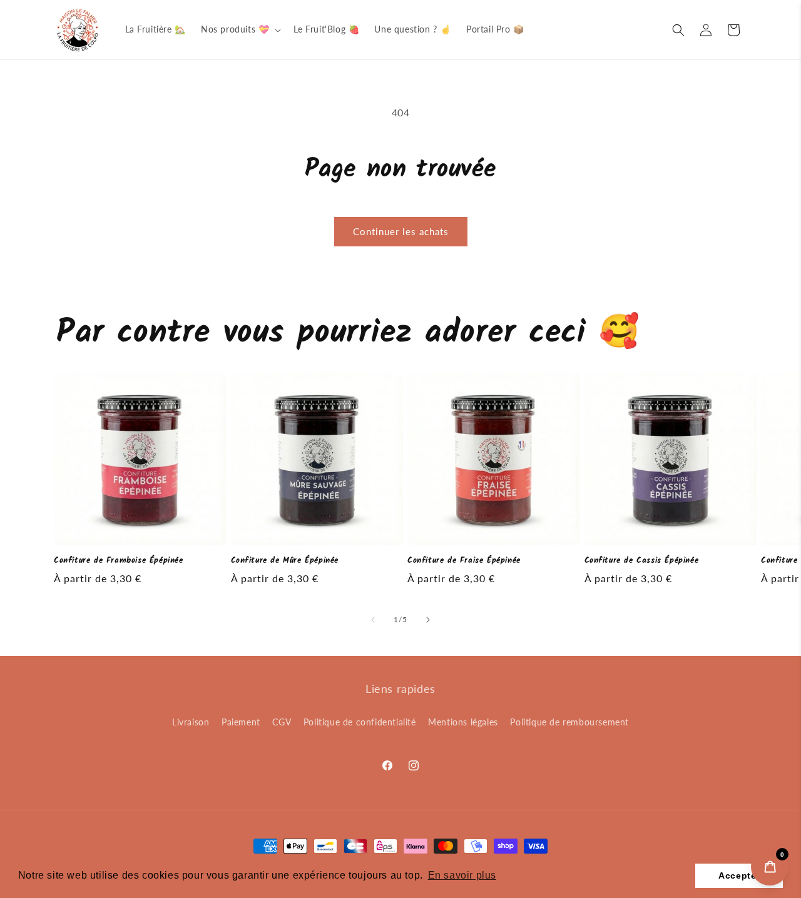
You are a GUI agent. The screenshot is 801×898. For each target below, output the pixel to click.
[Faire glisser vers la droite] (428, 619)
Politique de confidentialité (360, 722)
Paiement (241, 722)
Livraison (190, 722)
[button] (239, 29)
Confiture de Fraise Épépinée (464, 561)
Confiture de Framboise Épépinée (118, 561)
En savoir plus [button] (462, 875)
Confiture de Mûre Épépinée (285, 561)
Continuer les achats (401, 231)
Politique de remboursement (569, 722)
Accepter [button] (739, 875)
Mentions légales (463, 722)
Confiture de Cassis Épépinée (641, 561)
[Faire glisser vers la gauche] (373, 619)
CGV (281, 722)
